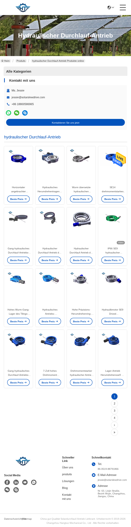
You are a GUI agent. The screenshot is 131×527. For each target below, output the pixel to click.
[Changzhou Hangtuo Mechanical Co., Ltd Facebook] (7, 482)
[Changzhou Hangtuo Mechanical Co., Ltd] (23, 7)
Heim (7, 60)
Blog (65, 488)
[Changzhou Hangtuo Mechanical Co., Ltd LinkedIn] (16, 482)
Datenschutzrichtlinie (12, 518)
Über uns (67, 467)
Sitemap (27, 518)
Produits (21, 60)
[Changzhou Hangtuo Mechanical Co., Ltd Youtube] (25, 482)
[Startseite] (23, 465)
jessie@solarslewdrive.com (28, 97)
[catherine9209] (25, 113)
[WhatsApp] (8, 113)
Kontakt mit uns (66, 496)
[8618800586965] (34, 482)
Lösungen (68, 481)
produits (67, 474)
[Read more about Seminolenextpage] (114, 425)
